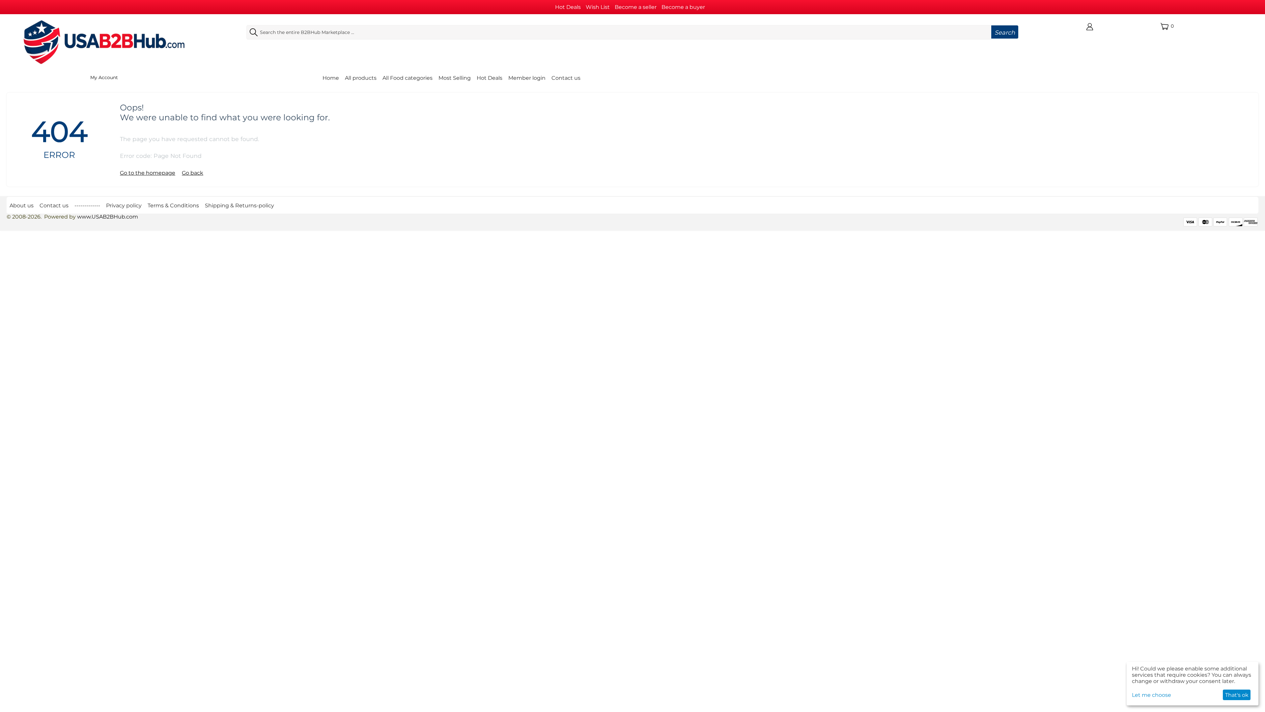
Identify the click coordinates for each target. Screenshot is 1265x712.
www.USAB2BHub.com (107, 217)
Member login (527, 78)
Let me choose (1151, 695)
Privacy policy (124, 205)
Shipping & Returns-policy (239, 205)
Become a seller (636, 7)
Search (1005, 32)
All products (361, 78)
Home (331, 78)
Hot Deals (568, 7)
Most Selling (454, 78)
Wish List (598, 7)
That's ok (1237, 695)
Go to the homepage (147, 173)
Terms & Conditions (173, 205)
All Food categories (407, 78)
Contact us (565, 78)
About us (22, 205)
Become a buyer (683, 7)
